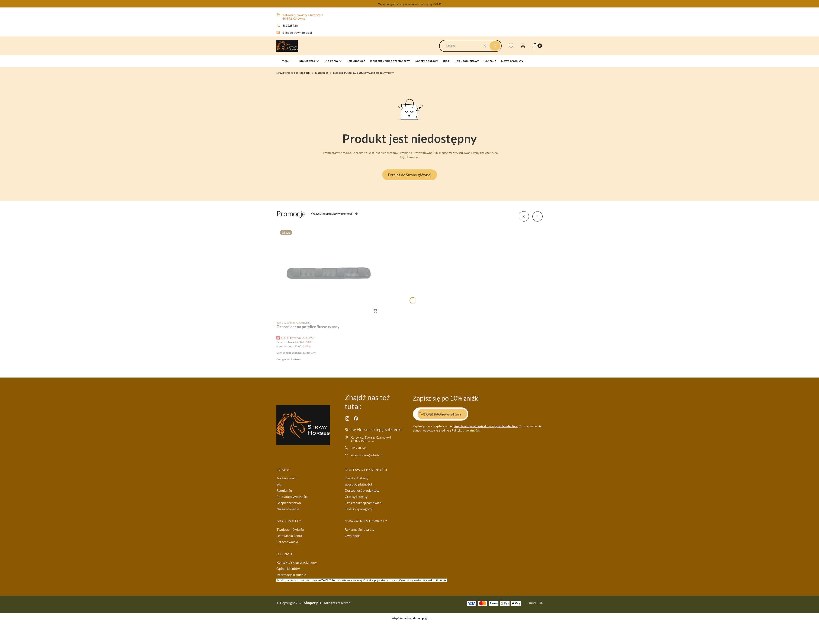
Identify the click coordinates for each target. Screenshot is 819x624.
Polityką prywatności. (466, 430)
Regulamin (284, 490)
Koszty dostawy (356, 478)
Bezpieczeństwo (288, 503)
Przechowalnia (287, 542)
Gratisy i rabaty (356, 496)
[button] (494, 46)
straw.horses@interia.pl (366, 455)
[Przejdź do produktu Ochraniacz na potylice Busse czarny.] (329, 273)
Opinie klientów (288, 568)
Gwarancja (352, 536)
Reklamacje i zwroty (359, 529)
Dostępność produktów (362, 490)
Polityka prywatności (292, 496)
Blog (279, 484)
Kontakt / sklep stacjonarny (296, 562)
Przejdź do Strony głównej (409, 174)
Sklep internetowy (408, 618)
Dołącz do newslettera (442, 414)
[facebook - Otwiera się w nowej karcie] (355, 418)
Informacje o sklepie (291, 575)
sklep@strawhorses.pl (297, 32)
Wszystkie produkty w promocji (332, 213)
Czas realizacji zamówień (363, 503)
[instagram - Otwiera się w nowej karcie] (347, 418)
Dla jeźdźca (321, 72)
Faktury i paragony (358, 509)
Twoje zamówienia (290, 529)
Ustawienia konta (289, 536)
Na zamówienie (287, 509)
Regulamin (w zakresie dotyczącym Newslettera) (486, 426)
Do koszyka (375, 311)
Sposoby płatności (358, 484)
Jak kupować (285, 478)
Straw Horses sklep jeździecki (293, 72)
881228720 (290, 25)
